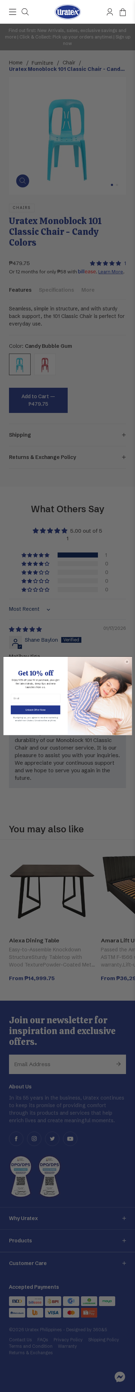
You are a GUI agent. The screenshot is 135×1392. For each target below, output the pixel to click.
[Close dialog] (127, 662)
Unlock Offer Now (35, 709)
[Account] (109, 11)
